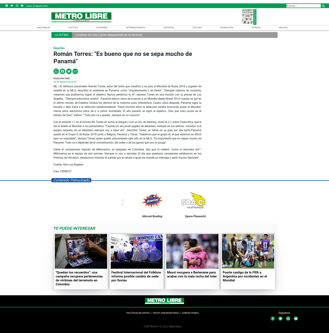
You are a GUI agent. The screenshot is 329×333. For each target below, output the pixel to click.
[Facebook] (6, 5)
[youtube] (22, 5)
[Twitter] (12, 5)
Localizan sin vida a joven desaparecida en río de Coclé (108, 35)
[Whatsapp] (56, 71)
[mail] (17, 5)
